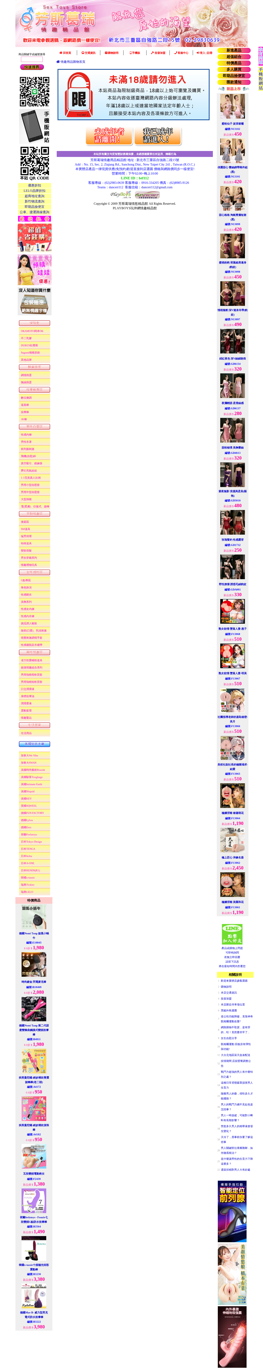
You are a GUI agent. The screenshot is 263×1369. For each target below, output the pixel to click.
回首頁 (66, 52)
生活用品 (26, 733)
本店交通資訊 (229, 992)
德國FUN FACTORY (32, 812)
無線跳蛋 (26, 382)
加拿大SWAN (28, 762)
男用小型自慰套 (30, 484)
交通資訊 (90, 52)
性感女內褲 (27, 609)
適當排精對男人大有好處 (235, 1169)
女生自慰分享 (229, 1038)
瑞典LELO (27, 891)
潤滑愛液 (26, 703)
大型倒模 (26, 499)
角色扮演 (26, 587)
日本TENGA (28, 848)
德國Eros (26, 827)
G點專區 (26, 580)
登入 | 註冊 (205, 52)
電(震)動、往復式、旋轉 (35, 506)
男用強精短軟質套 (31, 681)
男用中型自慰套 (30, 492)
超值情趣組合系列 (31, 667)
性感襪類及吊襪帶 (31, 644)
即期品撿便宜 (234, 76)
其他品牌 (26, 359)
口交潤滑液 (27, 689)
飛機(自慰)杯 (28, 456)
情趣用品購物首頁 (72, 61)
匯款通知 (234, 82)
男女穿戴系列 (29, 557)
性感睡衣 (26, 594)
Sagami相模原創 (30, 352)
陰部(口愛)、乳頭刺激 (34, 630)
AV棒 (24, 419)
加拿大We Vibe (29, 755)
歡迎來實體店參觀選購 (234, 980)
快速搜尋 (31, 67)
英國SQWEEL (29, 805)
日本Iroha (26, 856)
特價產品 (234, 63)
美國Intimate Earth (31, 784)
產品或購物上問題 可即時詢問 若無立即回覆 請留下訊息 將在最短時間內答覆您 (232, 957)
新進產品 (234, 50)
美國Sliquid (28, 791)
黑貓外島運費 (229, 1010)
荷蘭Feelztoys (29, 834)
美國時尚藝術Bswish (33, 769)
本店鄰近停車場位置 (233, 1004)
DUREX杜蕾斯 (29, 345)
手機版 (136, 52)
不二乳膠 (26, 338)
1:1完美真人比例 (31, 477)
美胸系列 (26, 601)
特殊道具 (26, 543)
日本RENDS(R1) (30, 870)
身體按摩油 (27, 696)
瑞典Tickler (27, 884)
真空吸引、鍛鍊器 (31, 463)
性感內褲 (26, 434)
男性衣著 (26, 441)
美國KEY (26, 798)
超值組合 (234, 57)
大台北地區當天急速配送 (235, 1055)
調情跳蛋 (26, 375)
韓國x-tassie (28, 877)
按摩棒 (25, 412)
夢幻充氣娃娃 (29, 470)
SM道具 (25, 529)
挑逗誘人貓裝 (29, 623)
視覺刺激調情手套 (31, 637)
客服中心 (182, 52)
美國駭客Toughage (32, 777)
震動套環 (26, 710)
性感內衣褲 (27, 616)
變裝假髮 (26, 550)
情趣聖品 (26, 717)
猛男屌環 (26, 536)
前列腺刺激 (27, 449)
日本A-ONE (27, 863)
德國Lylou (27, 820)
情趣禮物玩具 (29, 564)
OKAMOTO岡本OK (32, 331)
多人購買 (234, 69)
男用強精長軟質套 (31, 674)
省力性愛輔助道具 (31, 660)
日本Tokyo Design (31, 841)
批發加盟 (159, 52)
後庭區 (25, 521)
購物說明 (113, 52)
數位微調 (26, 397)
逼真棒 (25, 404)
